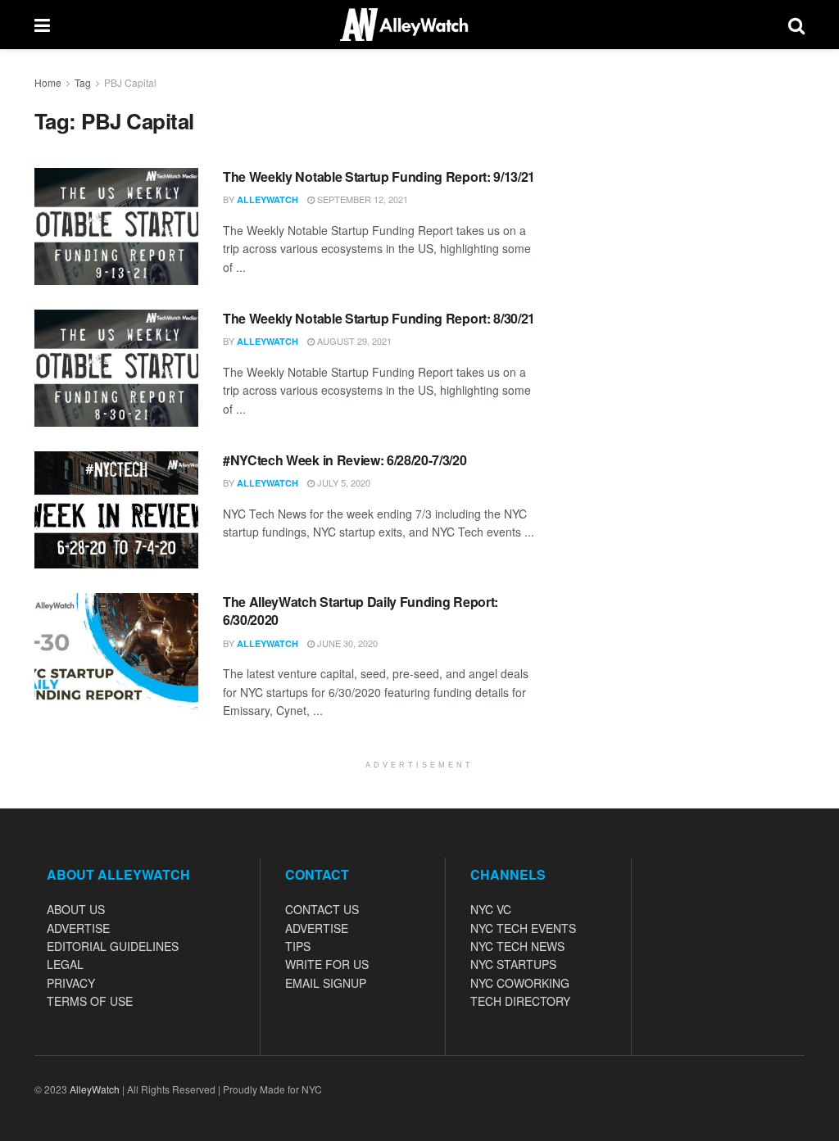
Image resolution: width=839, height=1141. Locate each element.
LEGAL (65, 964)
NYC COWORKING (519, 983)
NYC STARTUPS (513, 964)
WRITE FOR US (327, 964)
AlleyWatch (267, 199)
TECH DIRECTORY (520, 1001)
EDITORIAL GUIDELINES (113, 946)
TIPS (298, 946)
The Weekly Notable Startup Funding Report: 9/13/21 (379, 176)
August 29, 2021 (353, 340)
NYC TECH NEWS (517, 946)
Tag (83, 82)
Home (47, 82)
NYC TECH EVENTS (523, 928)
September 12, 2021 (361, 199)
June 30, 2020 (346, 643)
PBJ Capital (130, 82)
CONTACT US (322, 909)
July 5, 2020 (342, 482)
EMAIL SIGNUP (325, 983)
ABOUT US (76, 909)
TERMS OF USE (90, 1001)
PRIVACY (71, 983)
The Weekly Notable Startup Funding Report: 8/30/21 (379, 318)
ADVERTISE (78, 928)
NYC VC (490, 909)
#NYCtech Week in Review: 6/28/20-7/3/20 (345, 460)
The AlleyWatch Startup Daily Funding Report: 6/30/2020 (360, 610)
